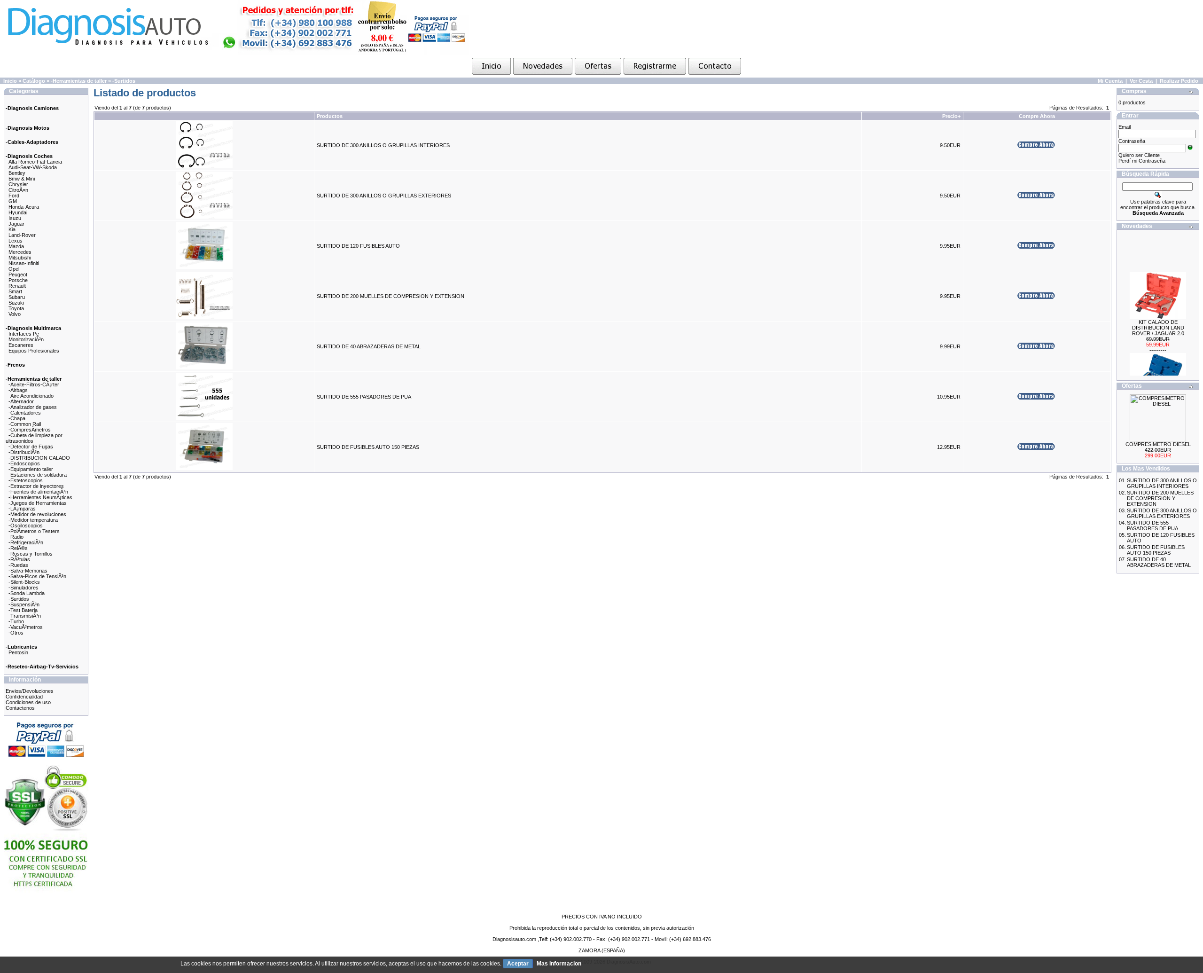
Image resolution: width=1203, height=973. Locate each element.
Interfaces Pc (23, 334)
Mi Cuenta (1110, 81)
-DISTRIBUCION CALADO (39, 458)
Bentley (16, 173)
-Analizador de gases (32, 407)
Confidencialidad (24, 696)
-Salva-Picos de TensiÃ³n (37, 576)
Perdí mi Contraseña (1141, 161)
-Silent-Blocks (24, 582)
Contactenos (20, 708)
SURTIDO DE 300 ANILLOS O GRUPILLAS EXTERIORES (384, 195)
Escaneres (20, 345)
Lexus (15, 240)
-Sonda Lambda (26, 593)
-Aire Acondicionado (31, 396)
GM (12, 201)
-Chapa (16, 418)
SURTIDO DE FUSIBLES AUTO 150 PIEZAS (368, 447)
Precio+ (951, 116)
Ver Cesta (1141, 81)
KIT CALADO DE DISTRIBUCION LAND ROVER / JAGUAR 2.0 (1158, 319)
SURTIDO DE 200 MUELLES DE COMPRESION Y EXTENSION (390, 296)
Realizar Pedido (1179, 81)
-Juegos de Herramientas (37, 503)
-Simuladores (23, 587)
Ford (13, 195)
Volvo (14, 314)
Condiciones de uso (28, 702)
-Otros (15, 633)
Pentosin (18, 652)
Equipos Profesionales (33, 350)
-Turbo (16, 621)
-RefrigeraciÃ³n (25, 542)
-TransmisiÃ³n (24, 616)
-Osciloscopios (25, 525)
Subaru (16, 297)
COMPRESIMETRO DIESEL (1158, 444)
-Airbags (18, 390)
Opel (13, 269)
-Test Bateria (23, 610)
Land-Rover (22, 235)
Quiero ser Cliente (1139, 155)
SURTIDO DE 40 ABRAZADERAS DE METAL (369, 346)
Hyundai (17, 212)
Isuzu (14, 218)
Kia (12, 229)
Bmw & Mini (21, 178)
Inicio (10, 81)
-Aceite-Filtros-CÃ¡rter (33, 384)
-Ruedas (18, 565)
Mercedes (19, 252)
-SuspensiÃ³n (23, 604)
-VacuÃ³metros (25, 627)
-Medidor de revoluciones (37, 514)
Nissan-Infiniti (23, 263)
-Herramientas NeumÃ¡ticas (40, 497)
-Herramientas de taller (79, 81)
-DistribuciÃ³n (23, 452)
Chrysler (18, 184)
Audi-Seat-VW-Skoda (32, 167)
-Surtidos (123, 81)
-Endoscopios (24, 463)
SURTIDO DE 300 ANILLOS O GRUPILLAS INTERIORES (383, 145)
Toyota (16, 308)
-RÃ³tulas (19, 559)
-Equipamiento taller (30, 469)
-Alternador (21, 401)
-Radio (15, 537)
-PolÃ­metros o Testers (34, 531)
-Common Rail (24, 424)
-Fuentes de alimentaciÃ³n (38, 491)
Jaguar (16, 224)
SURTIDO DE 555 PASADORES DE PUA (364, 397)
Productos (330, 116)
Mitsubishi (19, 257)
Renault (17, 286)
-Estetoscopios (25, 480)
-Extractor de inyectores (36, 486)
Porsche (18, 280)
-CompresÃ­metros (29, 429)
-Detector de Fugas (30, 446)
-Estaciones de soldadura (37, 475)
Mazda (16, 246)
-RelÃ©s (18, 548)
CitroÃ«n (18, 190)
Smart (15, 291)
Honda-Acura (23, 207)
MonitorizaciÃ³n (26, 339)
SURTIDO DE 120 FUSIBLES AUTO (358, 246)
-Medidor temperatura (33, 520)
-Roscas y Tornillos (30, 554)
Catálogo (34, 81)
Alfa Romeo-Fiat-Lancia (35, 162)
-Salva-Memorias (27, 570)
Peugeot (17, 274)
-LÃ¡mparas (22, 508)
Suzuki (16, 303)
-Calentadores (24, 413)
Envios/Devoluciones (30, 691)
